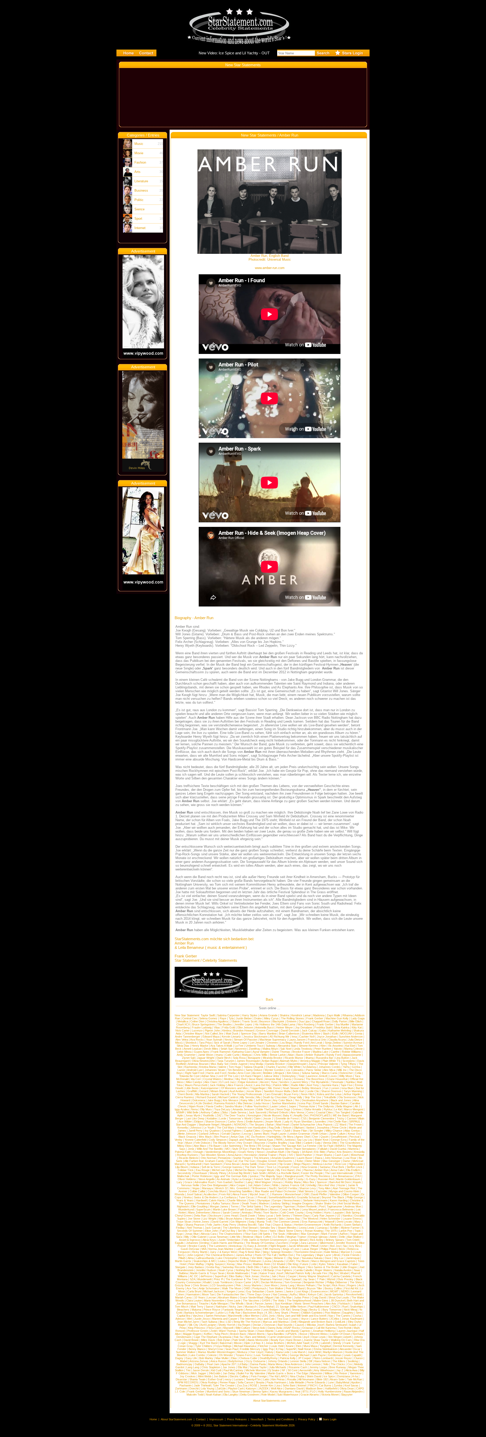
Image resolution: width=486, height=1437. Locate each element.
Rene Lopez (240, 1042)
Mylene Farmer (350, 1227)
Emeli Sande (320, 1103)
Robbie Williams (351, 1051)
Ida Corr (196, 1079)
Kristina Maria (207, 1066)
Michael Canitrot (228, 1097)
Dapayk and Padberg (242, 1139)
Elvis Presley (345, 1279)
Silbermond (326, 1242)
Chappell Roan (321, 1021)
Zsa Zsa (242, 1385)
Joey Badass (196, 1267)
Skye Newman (241, 1391)
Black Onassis (187, 1136)
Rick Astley (316, 1239)
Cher (315, 1136)
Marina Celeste (353, 1048)
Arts (137, 172)
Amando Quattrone (283, 1157)
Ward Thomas (227, 1330)
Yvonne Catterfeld (195, 1139)
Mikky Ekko (184, 1145)
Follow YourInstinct (256, 1106)
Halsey (269, 1352)
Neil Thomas (194, 1227)
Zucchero (282, 1242)
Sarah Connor (231, 1212)
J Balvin (235, 1021)
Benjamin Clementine (321, 1118)
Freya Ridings (223, 1346)
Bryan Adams (234, 1218)
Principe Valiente (328, 1063)
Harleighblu (274, 1136)
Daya (257, 1248)
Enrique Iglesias (318, 1236)
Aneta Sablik (249, 1163)
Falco (265, 1267)
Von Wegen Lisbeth (340, 1336)
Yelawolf (329, 1221)
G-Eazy (311, 1179)
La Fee (239, 1045)
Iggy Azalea (182, 1109)
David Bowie (191, 1339)
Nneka (188, 1197)
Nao (330, 1315)
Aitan (291, 1054)
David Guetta (338, 1148)
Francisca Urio (317, 1039)
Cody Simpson (218, 1139)
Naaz (357, 1270)
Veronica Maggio (310, 1060)
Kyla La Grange (242, 1179)
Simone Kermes (308, 1045)
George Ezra (339, 1139)
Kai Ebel (350, 1045)
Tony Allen (324, 1188)
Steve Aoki (258, 1327)
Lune (331, 1382)
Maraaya (207, 1188)
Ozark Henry (246, 1151)
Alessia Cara (208, 1233)
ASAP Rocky (292, 1327)
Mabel (183, 1361)
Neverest (241, 1048)
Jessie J (268, 1118)
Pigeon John (212, 1030)
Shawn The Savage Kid (286, 1145)
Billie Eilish (355, 1021)
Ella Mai (242, 1367)
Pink (238, 1285)
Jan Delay (229, 1373)
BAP (290, 1179)
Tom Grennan (292, 1282)
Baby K (287, 1115)
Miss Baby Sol (219, 1063)
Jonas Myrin (192, 1115)
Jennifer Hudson (206, 1270)
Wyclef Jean (257, 1194)
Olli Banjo (268, 1270)
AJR (256, 1282)
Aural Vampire (261, 1051)
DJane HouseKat (337, 1079)
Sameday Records (233, 1267)
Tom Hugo (235, 1066)
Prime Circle (339, 1127)
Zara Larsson (308, 1242)
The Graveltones (350, 1142)
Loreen (335, 1088)
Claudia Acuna (337, 1039)
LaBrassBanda (205, 1258)
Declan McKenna (271, 1282)
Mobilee (267, 1072)
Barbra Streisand (336, 1324)
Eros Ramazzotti (312, 1221)
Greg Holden (314, 1212)
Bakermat (226, 1342)
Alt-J (357, 1106)
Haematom (193, 1294)
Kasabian (342, 1264)
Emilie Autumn (254, 1121)
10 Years (199, 1297)
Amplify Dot (301, 1115)
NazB (272, 1188)
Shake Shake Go (325, 1203)
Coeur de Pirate (289, 1209)
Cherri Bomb (185, 1094)
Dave (328, 1258)
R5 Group (264, 1145)
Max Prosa (244, 1264)
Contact (201, 1419)
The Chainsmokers (230, 1233)
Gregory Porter (271, 1130)
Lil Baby (243, 1364)
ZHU (358, 1176)
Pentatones (203, 1203)
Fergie (294, 1242)
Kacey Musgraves (281, 1391)
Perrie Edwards (316, 1382)
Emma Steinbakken (325, 1349)
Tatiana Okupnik (254, 1066)
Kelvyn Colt (315, 1294)
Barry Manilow (268, 1033)
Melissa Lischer (322, 1163)
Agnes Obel (302, 1136)
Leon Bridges (270, 1309)
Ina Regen (244, 1324)
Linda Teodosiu (303, 1048)
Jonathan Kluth (275, 1151)
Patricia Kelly (288, 1358)
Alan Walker (354, 1236)
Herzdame (250, 1154)
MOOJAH (346, 1033)
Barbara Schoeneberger (199, 1312)
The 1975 (331, 1230)
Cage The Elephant (205, 1336)
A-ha (355, 1376)
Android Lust (194, 1069)
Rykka (328, 1109)
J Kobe (298, 1160)
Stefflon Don (285, 1254)
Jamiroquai (352, 1258)
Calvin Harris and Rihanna (227, 1242)
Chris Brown (200, 1285)
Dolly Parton (339, 1021)
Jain (273, 1276)
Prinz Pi (218, 1279)
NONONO (240, 1124)
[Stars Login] (320, 1419)
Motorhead (357, 1154)
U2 (338, 1215)
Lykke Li (221, 1312)
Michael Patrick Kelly (298, 1273)
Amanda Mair (273, 1079)
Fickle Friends (351, 1254)
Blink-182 (322, 1379)
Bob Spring (352, 1212)
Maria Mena (275, 1364)
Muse (188, 1142)
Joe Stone (194, 1218)
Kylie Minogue (219, 1303)
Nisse (263, 1230)
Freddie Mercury (250, 1349)
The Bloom (302, 1261)
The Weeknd (310, 1218)
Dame (346, 1160)
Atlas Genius (352, 1130)
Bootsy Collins (333, 1288)
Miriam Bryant (218, 1091)
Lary (179, 1182)
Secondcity (184, 1173)
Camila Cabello (303, 1270)
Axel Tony (313, 1085)
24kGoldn (214, 1373)
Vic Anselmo (335, 1045)
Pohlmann (255, 1261)
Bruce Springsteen (203, 1024)
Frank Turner (351, 1342)
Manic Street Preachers (308, 1303)
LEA (264, 1315)
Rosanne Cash (298, 1367)
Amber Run (322, 1170)
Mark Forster (329, 1233)
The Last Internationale (339, 1173)
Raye (223, 1018)
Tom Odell (352, 1239)
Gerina (356, 1066)
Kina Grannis (309, 1167)
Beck (342, 1248)
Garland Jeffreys (208, 1133)
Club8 (286, 1130)
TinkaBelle (329, 1097)
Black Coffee (263, 1236)
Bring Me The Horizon (247, 1321)
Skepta (260, 1382)
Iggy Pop (268, 1349)
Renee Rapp (227, 1382)
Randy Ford (301, 1042)
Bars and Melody (255, 1336)
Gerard (203, 1091)
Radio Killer (298, 1085)
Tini (188, 1370)
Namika (347, 1215)
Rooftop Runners (187, 1154)
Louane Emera (352, 1218)
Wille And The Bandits (210, 1148)
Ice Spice (329, 1376)
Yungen (230, 1291)
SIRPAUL (354, 1121)
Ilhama (310, 1057)
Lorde (222, 1118)
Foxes (295, 1167)
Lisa (277, 1385)
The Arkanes (261, 1157)
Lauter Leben (278, 1106)
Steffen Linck (354, 1167)
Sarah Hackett (220, 1094)
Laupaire (338, 1212)
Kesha (265, 1276)
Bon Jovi (335, 1245)
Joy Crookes (188, 1376)
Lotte (314, 1264)
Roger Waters (323, 1270)
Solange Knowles (281, 1251)
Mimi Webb (204, 1376)
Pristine (253, 1230)
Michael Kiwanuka (245, 1346)
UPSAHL (291, 1333)
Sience (139, 209)
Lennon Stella (298, 1361)
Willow (328, 1373)
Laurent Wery (299, 1082)
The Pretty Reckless (317, 1176)
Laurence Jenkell (316, 1075)
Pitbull (314, 1245)
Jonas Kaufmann (352, 1318)
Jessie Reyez (343, 1358)
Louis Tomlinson (223, 1282)
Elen (298, 1346)
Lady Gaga (357, 1018)
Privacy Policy (306, 1419)
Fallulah (323, 1148)
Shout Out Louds (338, 1297)
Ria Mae (286, 1297)
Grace (188, 1182)
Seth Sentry (283, 1215)
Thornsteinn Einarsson (308, 1251)
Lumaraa (322, 1227)
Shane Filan (300, 1130)
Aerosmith (305, 1370)
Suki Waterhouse (287, 1394)
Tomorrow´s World (240, 1118)
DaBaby (200, 1364)
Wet (189, 1318)
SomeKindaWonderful (281, 1197)
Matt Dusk (232, 1033)
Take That (264, 1224)
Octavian (307, 1327)
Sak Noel (285, 1048)
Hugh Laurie (278, 1133)
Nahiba (350, 1082)
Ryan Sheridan (303, 1121)
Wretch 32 (221, 1188)
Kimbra (226, 1030)
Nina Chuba (297, 1376)
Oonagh (198, 1151)
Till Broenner (259, 1188)
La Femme (309, 1145)
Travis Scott (249, 1021)
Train (254, 1273)
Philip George (355, 1197)
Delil (293, 1321)
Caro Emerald (273, 1094)
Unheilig (311, 1185)
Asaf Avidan (236, 1091)
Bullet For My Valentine (251, 1373)
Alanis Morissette (257, 1339)
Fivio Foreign (259, 1376)
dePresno (206, 1276)
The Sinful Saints (251, 1206)
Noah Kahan (213, 1394)
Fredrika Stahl (323, 1027)
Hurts (327, 1212)
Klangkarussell (294, 1176)
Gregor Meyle (265, 1170)
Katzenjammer (210, 1088)
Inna (294, 1036)
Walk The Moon (231, 1288)
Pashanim (185, 1385)
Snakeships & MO (204, 1261)
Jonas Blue (192, 1233)
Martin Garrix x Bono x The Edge (288, 1373)
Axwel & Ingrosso (189, 1239)
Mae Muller (222, 1358)
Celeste (212, 1355)
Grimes (297, 1109)
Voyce (305, 1318)
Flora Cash (214, 1327)
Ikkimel (301, 1385)
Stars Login (329, 1419)
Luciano (239, 1379)
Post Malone (332, 1312)
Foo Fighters (284, 1270)
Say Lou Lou (304, 1139)
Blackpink (278, 1021)
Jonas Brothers (275, 1342)
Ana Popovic (325, 1124)
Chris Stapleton (210, 1367)
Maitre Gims (320, 1300)
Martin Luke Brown (224, 1209)
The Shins (356, 1282)
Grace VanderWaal (251, 1297)
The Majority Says (271, 1176)
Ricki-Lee (340, 1163)
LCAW (290, 1261)
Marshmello (235, 1315)
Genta (358, 1033)
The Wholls (237, 1303)
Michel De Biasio (245, 1170)
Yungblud (325, 1346)
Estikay (244, 1258)
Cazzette (321, 1191)
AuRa (293, 1294)
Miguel (269, 1297)
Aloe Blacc (200, 1145)
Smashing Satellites (241, 1191)
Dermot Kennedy (343, 1346)
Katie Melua (331, 1251)
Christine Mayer (193, 1033)
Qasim (324, 1136)
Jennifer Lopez (243, 1024)
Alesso (274, 1209)
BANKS (340, 1145)
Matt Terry (197, 1306)
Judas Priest (301, 1297)
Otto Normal (208, 1157)
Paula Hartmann (276, 1382)
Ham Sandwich (213, 1163)
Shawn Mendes (287, 1227)
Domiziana (343, 1376)
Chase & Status (282, 1224)
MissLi (179, 1042)
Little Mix (235, 1236)
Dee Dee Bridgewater (214, 1185)
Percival (354, 1136)
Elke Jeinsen (245, 1027)
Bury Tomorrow (331, 1309)
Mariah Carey (183, 1297)
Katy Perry (229, 1224)
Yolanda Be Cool (189, 1075)
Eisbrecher (346, 1072)
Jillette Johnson (186, 1133)
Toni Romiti (344, 1327)
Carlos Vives (236, 1121)
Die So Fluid (325, 1145)
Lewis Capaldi (352, 1355)
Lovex (333, 1075)
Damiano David (294, 1388)
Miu (258, 1097)
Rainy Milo (246, 1100)
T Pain (321, 1279)
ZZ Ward (340, 1124)
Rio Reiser (340, 1373)
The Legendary (305, 1254)
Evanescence (319, 1291)
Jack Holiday (218, 1085)
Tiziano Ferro (243, 1355)
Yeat (297, 1391)
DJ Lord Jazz (227, 1082)
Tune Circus (246, 1197)
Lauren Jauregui (347, 1330)
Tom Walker (276, 1288)
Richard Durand (206, 1097)
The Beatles (224, 1024)
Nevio (228, 1039)
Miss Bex (308, 1182)
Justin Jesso (202, 1318)
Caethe (335, 1051)
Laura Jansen (297, 1039)
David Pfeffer (319, 1194)
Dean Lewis (318, 1336)
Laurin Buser (305, 1157)
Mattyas (247, 1054)
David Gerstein (290, 1030)
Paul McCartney (233, 1370)
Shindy (337, 1342)
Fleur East (251, 1233)
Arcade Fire (320, 1273)
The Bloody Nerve (224, 1142)
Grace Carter (243, 1282)
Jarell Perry (195, 1130)
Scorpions (348, 1060)
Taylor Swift (208, 1015)
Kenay (231, 1264)
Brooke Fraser (301, 1051)
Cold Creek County (292, 1212)
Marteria (353, 1148)
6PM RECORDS (188, 1382)
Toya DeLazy (222, 1109)
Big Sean (293, 1258)
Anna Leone (253, 1309)
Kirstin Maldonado (238, 1273)
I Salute (356, 1303)
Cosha (357, 1315)
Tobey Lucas (265, 1215)
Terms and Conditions (280, 1419)
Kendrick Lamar (301, 1015)
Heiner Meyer (284, 1027)
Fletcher (263, 1346)
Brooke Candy (197, 1245)
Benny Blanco (197, 1349)
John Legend (195, 1254)
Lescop (246, 1133)
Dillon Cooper (350, 1194)
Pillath (182, 1258)
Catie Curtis (232, 1054)
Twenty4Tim (253, 1379)
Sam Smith (259, 1173)
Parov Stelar (313, 1069)
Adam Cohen (262, 1185)
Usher (324, 1245)
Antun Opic (237, 1136)
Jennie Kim (266, 1385)
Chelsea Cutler (248, 1358)
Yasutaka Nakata (311, 1258)
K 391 (269, 1312)
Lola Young (207, 1388)
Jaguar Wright (205, 1057)
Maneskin (316, 1373)
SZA (192, 1279)
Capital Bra (183, 1315)
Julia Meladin (296, 1382)
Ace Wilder (185, 1121)
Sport (138, 218)
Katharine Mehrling (339, 1030)
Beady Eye (277, 1339)
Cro (349, 1364)
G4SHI (266, 1300)
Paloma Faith (183, 1151)
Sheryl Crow (215, 1349)
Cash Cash (342, 1154)
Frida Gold (228, 1027)
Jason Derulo (200, 1370)
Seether (239, 1182)
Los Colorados (295, 1069)
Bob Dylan (223, 1339)
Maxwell (228, 1327)
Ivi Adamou (309, 1066)
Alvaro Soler (337, 1379)
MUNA (291, 1342)
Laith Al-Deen (244, 1248)
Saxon (209, 1306)
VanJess (198, 1315)
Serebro (284, 1082)
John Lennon (313, 1364)
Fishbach (344, 1303)
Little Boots (192, 1088)
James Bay (293, 1218)
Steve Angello (206, 1179)
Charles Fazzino (276, 1066)
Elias (234, 1358)
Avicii (249, 1085)
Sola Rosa (239, 1057)
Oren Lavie (233, 1300)
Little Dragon (349, 1267)
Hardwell (201, 1200)
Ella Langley (230, 1394)
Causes (300, 1324)
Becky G (314, 1309)
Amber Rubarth (314, 1054)
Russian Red (326, 1179)
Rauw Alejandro (353, 1391)
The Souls (279, 1233)
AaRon (343, 1233)
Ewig (251, 1221)
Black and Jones (341, 1100)
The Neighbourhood (299, 1300)
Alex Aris (331, 1303)
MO (227, 1148)
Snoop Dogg (299, 1309)
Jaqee (292, 1106)
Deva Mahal (266, 1306)
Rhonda (179, 1194)
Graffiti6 (192, 1091)
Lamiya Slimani (298, 1239)
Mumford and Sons (218, 1391)
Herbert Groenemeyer (307, 1224)
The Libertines (231, 1227)
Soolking (353, 1361)
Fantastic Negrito (233, 1309)
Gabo (322, 1030)
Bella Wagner (344, 1106)
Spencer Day (249, 1033)
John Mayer (298, 1267)
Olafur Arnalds (312, 1109)
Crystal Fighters (232, 1130)
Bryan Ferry (291, 1094)
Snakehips (356, 1306)
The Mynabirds (319, 1082)
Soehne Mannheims (284, 1103)
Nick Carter (182, 1030)
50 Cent (292, 1370)
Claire (257, 1118)
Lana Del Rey (262, 1085)
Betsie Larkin (278, 1054)
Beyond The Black (333, 1197)
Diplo (247, 1342)
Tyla (231, 1018)
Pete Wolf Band (295, 1288)
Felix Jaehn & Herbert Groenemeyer (264, 1239)
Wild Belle (192, 1112)
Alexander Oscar (349, 1349)
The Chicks (338, 1364)
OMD (247, 1288)
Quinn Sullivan (279, 1267)
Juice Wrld (314, 1352)
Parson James (264, 1303)
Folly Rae (234, 1312)
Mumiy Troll (264, 1221)
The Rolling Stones (292, 1018)
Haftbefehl (331, 1388)
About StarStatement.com (176, 1419)
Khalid (207, 1282)
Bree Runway (337, 1367)
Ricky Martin (200, 1251)
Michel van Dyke (222, 1170)
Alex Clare (210, 1082)
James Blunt (261, 1133)
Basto (299, 1054)
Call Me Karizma (326, 1327)
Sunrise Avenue (352, 1042)
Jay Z (339, 1370)
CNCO (336, 1306)
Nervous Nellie (190, 1185)
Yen (297, 1100)
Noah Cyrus (225, 1270)
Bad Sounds (285, 1324)
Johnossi (195, 1127)
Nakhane (221, 1306)
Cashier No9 (307, 1036)
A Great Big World (239, 1173)
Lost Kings (302, 1291)
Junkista (289, 1139)
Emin (252, 1200)
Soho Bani (289, 1385)
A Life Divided (203, 1103)
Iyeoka (254, 1176)
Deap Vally (295, 1097)
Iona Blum (347, 1088)
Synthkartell (194, 1163)
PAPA (279, 1139)
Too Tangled (342, 1112)
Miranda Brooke (272, 1057)
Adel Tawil (303, 1342)
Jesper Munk (273, 1121)
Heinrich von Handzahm (251, 1127)
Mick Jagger (198, 1373)
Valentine (334, 1194)
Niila (221, 1218)
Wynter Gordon (274, 1069)
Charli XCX (183, 1024)
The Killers (338, 1361)
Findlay (180, 1227)
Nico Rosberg (305, 1024)
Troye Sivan (183, 1221)
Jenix (191, 1148)
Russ (282, 1276)
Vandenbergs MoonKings (220, 1151)
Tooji (301, 1075)
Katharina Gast (241, 1051)
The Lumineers (218, 1245)
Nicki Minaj (350, 1309)
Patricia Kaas (265, 1139)
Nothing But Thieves (248, 1270)
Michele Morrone (256, 1370)
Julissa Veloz (271, 1075)
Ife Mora (288, 1136)
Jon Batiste (220, 1376)
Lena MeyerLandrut (314, 1209)
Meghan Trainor (296, 1236)
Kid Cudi (216, 1370)
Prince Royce (212, 1309)
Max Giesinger (331, 1160)
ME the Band (341, 1115)
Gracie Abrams (309, 1394)
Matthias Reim (261, 1264)
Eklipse (198, 1121)
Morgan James (219, 1206)
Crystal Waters (212, 1079)
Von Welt (256, 1258)
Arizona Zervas (198, 1361)
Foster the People (312, 1173)
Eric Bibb (319, 1151)
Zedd (213, 1330)
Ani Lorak (316, 1042)
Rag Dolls (274, 1127)
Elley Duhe (354, 1321)
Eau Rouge (203, 1170)
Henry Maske (200, 1045)
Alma (191, 1258)
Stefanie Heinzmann (315, 1200)
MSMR (180, 1112)
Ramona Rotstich (224, 1103)
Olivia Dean (347, 1388)
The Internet (247, 1318)
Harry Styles (249, 1015)
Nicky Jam (235, 1306)
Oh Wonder (226, 1355)
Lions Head (231, 1215)
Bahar (270, 1124)
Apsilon (355, 1382)
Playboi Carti (236, 1388)
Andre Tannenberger (187, 1036)
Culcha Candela (341, 1276)
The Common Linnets (286, 1221)
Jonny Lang (287, 1285)
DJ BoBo (278, 1236)
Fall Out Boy (227, 1230)
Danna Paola (258, 1364)
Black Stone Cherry (290, 1230)
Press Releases (237, 1419)
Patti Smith (238, 1339)
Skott (249, 1303)
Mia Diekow (245, 1103)
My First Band (285, 1170)
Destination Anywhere (315, 1100)
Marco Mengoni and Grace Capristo (333, 1261)
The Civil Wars (225, 1127)
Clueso (358, 1358)
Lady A (288, 1121)
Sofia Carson (245, 1382)
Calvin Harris (217, 1200)
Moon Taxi (208, 1294)
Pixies (282, 1154)
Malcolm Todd (195, 1394)
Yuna (274, 1082)
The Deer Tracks (234, 1115)
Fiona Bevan (232, 1163)
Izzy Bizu (354, 1245)
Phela (257, 1212)
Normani (358, 1333)
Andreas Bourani (198, 1063)
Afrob (336, 1254)
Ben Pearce (221, 1136)
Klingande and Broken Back (315, 1321)
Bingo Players (302, 1163)
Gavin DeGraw (190, 1248)
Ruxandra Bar (324, 1057)
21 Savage (282, 1306)
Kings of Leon (291, 1248)
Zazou (287, 1079)
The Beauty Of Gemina (260, 1242)
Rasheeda (190, 1066)
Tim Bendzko (235, 1069)
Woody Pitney (218, 1173)
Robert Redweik (307, 1206)
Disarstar (181, 1379)
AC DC (194, 1276)
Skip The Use (313, 1097)
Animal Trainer (268, 1154)
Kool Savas (351, 1385)
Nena (194, 1109)
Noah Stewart (291, 1088)
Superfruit (221, 1276)
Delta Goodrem (249, 1394)
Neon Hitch (308, 1094)
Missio (238, 1342)
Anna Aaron (235, 1154)
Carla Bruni (194, 1291)
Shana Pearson (194, 1224)
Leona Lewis (306, 1227)
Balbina (183, 1273)
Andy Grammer (186, 1054)
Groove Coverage (267, 1030)
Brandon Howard (243, 1030)
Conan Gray (185, 1346)
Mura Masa (310, 1346)
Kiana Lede (283, 1352)
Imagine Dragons (302, 1203)
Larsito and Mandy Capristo (293, 1330)
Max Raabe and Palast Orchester (275, 1191)
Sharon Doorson (331, 1091)
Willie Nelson (298, 1306)
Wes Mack (205, 1136)
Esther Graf (215, 1379)
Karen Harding (339, 1200)
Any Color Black (283, 1100)
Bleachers (183, 1309)
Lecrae (211, 1297)
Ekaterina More (311, 1033)
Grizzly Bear (182, 1285)
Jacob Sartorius (333, 1294)
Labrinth (326, 1342)
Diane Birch (223, 1057)
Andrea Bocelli (247, 1224)
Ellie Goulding (199, 1206)
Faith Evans (245, 1209)
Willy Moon (345, 1075)
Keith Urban (319, 1133)
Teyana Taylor (258, 1367)
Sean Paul (231, 1349)
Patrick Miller (281, 1085)
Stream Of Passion (245, 1039)
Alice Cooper (238, 1185)
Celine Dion (197, 1021)
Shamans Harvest (271, 1279)
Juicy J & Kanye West (223, 1251)
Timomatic (337, 1082)
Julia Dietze (355, 1039)
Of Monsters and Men (234, 1088)
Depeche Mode (237, 1261)
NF (284, 1370)
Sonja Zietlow (333, 1042)
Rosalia (291, 1379)
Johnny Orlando (278, 1361)
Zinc (298, 1170)
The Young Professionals (247, 1094)
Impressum (216, 1419)
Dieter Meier (312, 1160)
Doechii (193, 1388)
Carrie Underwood (279, 1336)
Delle (342, 1236)
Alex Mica (329, 1069)
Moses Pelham (306, 1285)
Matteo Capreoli (266, 1218)
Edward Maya (210, 1036)
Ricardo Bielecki (188, 1157)
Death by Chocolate (275, 1097)
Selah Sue (226, 1048)
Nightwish (183, 1206)
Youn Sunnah (214, 1039)
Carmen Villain (355, 1118)
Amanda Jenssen (243, 1109)
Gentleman (334, 1355)
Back (269, 999)
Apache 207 (228, 1364)
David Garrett (219, 1221)
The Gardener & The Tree (242, 1279)
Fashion (140, 162)
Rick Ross (338, 1285)
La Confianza (228, 1197)
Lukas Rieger (310, 1248)
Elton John (211, 1230)
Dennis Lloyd (301, 1336)
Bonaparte (254, 1057)
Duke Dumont (267, 1163)
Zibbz (224, 1112)
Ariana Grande (268, 1015)
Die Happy (293, 1151)
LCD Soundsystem (221, 1285)
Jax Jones (228, 1367)
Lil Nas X (257, 1342)
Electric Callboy (239, 1376)
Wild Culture (242, 1327)
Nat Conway (280, 1294)
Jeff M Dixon (263, 1100)
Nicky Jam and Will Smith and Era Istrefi (301, 1315)
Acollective (210, 1194)
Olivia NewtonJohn (203, 1060)
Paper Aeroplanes (305, 1148)
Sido (281, 1218)
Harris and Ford (216, 1072)
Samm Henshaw (216, 1315)
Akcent (256, 1072)
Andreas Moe (353, 1206)
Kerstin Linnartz (231, 1036)
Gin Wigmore (238, 1221)
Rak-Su (238, 1336)
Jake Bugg (213, 1100)
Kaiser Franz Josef (271, 1273)
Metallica (182, 1021)
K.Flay (280, 1349)
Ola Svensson (347, 1097)
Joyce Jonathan (327, 1036)
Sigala (268, 1258)
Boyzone (259, 1142)
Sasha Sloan (246, 1330)
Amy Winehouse (324, 1370)
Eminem (291, 1021)
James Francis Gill (292, 1185)
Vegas (196, 1188)
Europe (276, 1200)
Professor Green (197, 1330)
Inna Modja (256, 1063)
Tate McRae (354, 1379)
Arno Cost (244, 1072)
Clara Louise (194, 1300)
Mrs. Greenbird (239, 1188)
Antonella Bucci (264, 1027)
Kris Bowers (344, 1151)
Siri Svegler (316, 1130)
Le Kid (338, 1109)
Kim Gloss (293, 1072)
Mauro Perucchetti (196, 1085)
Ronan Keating (314, 1230)
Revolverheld (354, 1294)
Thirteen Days (301, 1215)
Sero (359, 1312)
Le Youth (209, 1127)
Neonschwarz (292, 1200)
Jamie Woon (205, 1054)
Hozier (341, 1185)
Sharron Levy (307, 1188)
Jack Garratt (212, 1227)
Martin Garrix (183, 1261)
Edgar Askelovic (248, 1082)
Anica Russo (218, 1361)
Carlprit (307, 1142)
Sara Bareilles (275, 1333)
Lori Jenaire (257, 1042)
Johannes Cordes (330, 1066)
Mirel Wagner (263, 1182)
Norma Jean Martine (220, 1248)
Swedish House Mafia (277, 1091)
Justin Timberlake (229, 1239)
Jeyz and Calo (266, 1318)
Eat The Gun (247, 1160)
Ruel (345, 1306)
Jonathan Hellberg (323, 1330)
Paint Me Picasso (260, 1148)
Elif (310, 1361)
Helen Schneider (330, 1218)
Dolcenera (198, 1100)
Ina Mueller (342, 1024)
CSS (304, 1118)
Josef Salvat (194, 1194)
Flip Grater (285, 1163)
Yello (326, 1364)
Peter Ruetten (322, 1048)
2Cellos (334, 1318)
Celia (358, 1072)
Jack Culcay (309, 1030)
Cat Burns (325, 1385)
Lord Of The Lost (227, 1075)
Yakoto (338, 1048)
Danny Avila (275, 1327)
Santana (325, 1167)
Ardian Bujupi (270, 1060)
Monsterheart (293, 1194)
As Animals (223, 1179)
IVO (291, 1154)
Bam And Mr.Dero (340, 1182)
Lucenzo (197, 1030)
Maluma (196, 1309)
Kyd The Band (208, 1342)
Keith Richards (333, 1224)
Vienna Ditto (330, 1142)
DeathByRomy (269, 1358)
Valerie (222, 1066)
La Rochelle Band (288, 1173)
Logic (182, 1342)
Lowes (295, 1318)
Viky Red (240, 1079)
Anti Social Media (348, 1203)
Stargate (180, 1267)
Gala (317, 1142)
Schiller (334, 1227)
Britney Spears (335, 1239)
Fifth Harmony (271, 1248)
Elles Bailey (236, 1276)
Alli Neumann (306, 1379)
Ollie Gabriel (198, 1236)
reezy (228, 1379)
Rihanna (347, 1015)
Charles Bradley (277, 1142)
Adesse (180, 1318)
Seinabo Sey (267, 1227)
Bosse (303, 1333)
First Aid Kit (351, 1288)
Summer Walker (186, 1352)
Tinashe (204, 1303)
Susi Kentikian (283, 1303)
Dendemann (183, 1336)
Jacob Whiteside (298, 1245)
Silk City (193, 1324)
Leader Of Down (340, 1333)
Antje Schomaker (209, 1288)
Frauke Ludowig (202, 1027)
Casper (292, 1276)
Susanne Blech (282, 1148)
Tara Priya (205, 1042)
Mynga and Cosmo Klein (344, 1191)
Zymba (338, 1385)
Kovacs (278, 1182)
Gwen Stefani (352, 1224)
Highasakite (356, 1163)
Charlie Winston (236, 1200)
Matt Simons (306, 1191)
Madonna (319, 1015)
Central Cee (189, 1018)
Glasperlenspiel (296, 1063)
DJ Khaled (279, 1264)
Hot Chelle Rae (337, 1121)
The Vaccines (251, 1300)
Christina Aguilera (217, 1021)
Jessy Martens (252, 1285)
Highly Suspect (215, 1264)
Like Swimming (232, 1145)
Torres (235, 1206)
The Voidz (278, 1300)
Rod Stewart (250, 1227)
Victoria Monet (330, 1394)
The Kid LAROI (278, 1376)
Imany (219, 1054)
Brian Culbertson (289, 1033)
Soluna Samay (310, 1072)
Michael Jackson (213, 1291)
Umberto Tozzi (255, 1045)
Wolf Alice (276, 1388)
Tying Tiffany (348, 1063)
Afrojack (279, 1072)
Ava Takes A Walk (221, 1045)
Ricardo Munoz (294, 1057)
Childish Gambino (311, 1312)
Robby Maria (293, 1182)
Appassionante (352, 1054)
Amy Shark (281, 1312)
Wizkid (331, 1279)
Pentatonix (224, 1157)
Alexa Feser (239, 1194)
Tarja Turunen (225, 1060)
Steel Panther (304, 1154)
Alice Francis (236, 1085)
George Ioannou (232, 1167)
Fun (325, 1088)
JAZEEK (263, 1388)
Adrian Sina (208, 1075)
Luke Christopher (227, 1258)
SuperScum (203, 1209)
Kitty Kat (357, 1027)
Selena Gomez (208, 1018)
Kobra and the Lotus (329, 1094)
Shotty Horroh (226, 1324)
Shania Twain (197, 1379)
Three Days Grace (258, 1294)
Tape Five (346, 1085)
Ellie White (294, 1066)
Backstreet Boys (253, 1312)
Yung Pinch (221, 1333)
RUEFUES (279, 1179)
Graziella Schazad (308, 1197)
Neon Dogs (283, 1109)
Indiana (194, 1167)
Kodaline (212, 1118)
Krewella (182, 1127)
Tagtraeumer (334, 1206)
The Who (281, 1355)
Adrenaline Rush (204, 1182)
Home (153, 1419)
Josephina (323, 1127)
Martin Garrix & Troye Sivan (207, 1273)
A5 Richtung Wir (279, 1036)
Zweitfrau (254, 1048)
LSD (228, 1321)
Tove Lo (271, 1167)
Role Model (268, 1394)
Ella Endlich (353, 1170)
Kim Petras (278, 1379)
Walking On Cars (341, 1339)
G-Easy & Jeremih (255, 1245)
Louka (222, 1261)
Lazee (181, 1069)
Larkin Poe (345, 1230)
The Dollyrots (326, 1106)
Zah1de (221, 1388)
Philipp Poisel (328, 1248)
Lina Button (342, 1057)
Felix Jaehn (214, 1224)
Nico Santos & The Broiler (323, 1267)
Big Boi (333, 1273)
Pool (322, 1206)
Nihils (275, 1185)
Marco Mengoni (353, 1109)
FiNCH (312, 1385)
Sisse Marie (256, 1079)
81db (335, 1033)
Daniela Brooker (275, 1063)
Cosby (300, 1179)
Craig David (319, 1297)
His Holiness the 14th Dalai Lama (275, 1024)
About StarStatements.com (269, 1400)
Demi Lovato (344, 1221)
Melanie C (280, 1258)
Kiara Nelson (322, 1361)
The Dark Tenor (254, 1167)
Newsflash (257, 1419)
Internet (140, 228)
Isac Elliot (295, 1142)
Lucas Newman (218, 1236)
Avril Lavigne (208, 1324)
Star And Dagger (186, 1124)
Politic (139, 200)
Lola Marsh (299, 1352)
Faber (354, 1264)
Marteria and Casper (224, 1318)
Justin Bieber (244, 1018)
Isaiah (352, 1324)
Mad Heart (282, 1124)
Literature (141, 181)
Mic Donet (274, 1088)
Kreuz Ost (354, 1133)
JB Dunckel (338, 1300)
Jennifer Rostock (345, 1242)
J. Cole (180, 1391)
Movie (138, 153)
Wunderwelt (204, 1279)
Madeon (264, 1203)
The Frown (355, 1124)
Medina (228, 1079)
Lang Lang (192, 1367)
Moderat (248, 1236)
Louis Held (277, 1346)
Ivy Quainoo (212, 1130)
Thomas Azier (306, 1106)
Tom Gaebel (224, 1182)
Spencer (322, 1182)
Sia (345, 1245)
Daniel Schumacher (303, 1124)
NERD (345, 1291)
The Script (323, 1285)
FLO (313, 1391)
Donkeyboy (289, 1075)
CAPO (360, 1388)
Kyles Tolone (327, 1264)
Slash (326, 1033)
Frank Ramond (220, 1051)
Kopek (357, 1182)
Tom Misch (181, 1306)
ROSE (253, 1385)
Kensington (254, 1115)
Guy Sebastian (255, 1291)
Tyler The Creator (224, 1385)
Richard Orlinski (278, 1112)
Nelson (287, 1127)
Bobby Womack (311, 1088)
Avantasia (225, 1336)
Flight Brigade (277, 1245)
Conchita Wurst (217, 1191)
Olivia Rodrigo (208, 1382)
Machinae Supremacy (272, 1039)
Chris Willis (261, 1054)
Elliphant (299, 1127)
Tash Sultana (209, 1321)
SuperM (291, 1349)
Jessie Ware (253, 1091)
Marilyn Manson (332, 1352)
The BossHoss (315, 1079)
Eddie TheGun (265, 1109)
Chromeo (272, 1042)
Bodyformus (235, 1361)
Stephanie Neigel (208, 1124)
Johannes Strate (215, 1069)
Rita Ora (359, 1339)
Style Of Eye (240, 1148)
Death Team (249, 1203)
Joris (272, 1315)
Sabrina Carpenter (228, 1015)
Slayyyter (347, 1394)
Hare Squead (293, 1279)
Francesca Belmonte (341, 1209)
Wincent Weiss (319, 1333)
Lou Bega (286, 1042)
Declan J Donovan (264, 1324)
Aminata (247, 1212)
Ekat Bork (338, 1167)
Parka (331, 1151)
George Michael (299, 1355)
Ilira (221, 1321)
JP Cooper (304, 1358)
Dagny (179, 1358)
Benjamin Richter (313, 1282)
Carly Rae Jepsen (323, 1215)
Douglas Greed (266, 1160)
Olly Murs (206, 1109)
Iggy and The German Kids (230, 1176)
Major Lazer (324, 1254)
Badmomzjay (184, 1364)
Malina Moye (270, 1048)
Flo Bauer (215, 1145)
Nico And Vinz (326, 1185)
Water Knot (321, 1139)
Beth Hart (298, 1091)
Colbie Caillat (197, 1191)
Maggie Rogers (192, 1333)
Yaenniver (356, 1373)
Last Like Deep (195, 1118)
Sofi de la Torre (210, 1167)
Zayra (312, 1063)
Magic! (182, 1324)
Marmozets (285, 1160)
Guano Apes (201, 1051)
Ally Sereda (247, 1097)
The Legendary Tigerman (279, 1206)
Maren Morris (256, 1333)
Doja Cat (231, 1160)
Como (310, 1112)
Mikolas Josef (315, 1324)
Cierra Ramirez (184, 1097)
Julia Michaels (277, 1367)
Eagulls (179, 1242)
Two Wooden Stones (213, 1154)
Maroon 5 (346, 1251)
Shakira (284, 1015)
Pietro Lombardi (323, 1358)
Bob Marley (206, 1358)
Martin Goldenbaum (348, 1179)
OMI (306, 1194)
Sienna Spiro (260, 1391)
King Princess (196, 1327)
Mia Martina (202, 1094)
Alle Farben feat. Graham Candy (204, 1160)
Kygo (179, 1233)
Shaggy (193, 1342)
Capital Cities (252, 1130)
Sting (265, 1251)
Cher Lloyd (256, 1352)
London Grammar (299, 1133)
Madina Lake (320, 1051)
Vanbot (310, 1127)
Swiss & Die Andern (206, 1197)
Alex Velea (181, 1039)
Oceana (298, 1079)
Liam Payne (318, 1355)
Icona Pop (304, 1103)
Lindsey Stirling (280, 1203)
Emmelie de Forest (287, 1118)
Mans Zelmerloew (199, 1212)
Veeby (178, 1139)
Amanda (278, 1261)
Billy (186, 1236)
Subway (271, 1045)
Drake (258, 1018)
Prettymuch (259, 1288)
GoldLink (340, 1321)
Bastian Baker (339, 1103)
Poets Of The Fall (265, 1254)
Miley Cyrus (271, 1018)
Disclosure (214, 1215)
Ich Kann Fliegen (251, 1075)
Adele (333, 1236)
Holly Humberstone (329, 1391)
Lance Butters (319, 1318)
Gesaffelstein (339, 1136)
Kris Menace (230, 1100)
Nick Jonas (252, 1276)
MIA (203, 1248)
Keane (290, 1346)
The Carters (343, 1315)
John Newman (333, 1157)
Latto (266, 1379)
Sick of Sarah (222, 1042)
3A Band (307, 1151)
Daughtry (348, 1312)
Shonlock (191, 1042)
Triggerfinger (258, 1088)
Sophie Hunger (242, 1157)
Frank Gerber (314, 1018)
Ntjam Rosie (196, 1106)
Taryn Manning (353, 1091)
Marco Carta (329, 1072)
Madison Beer (314, 1388)
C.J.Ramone (274, 1194)
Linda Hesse (262, 1103)
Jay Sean (309, 1279)
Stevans (250, 1218)
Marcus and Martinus (276, 1321)
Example (283, 1167)
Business (141, 190)
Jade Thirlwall (202, 1385)
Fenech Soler (262, 1179)
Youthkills (208, 1115)
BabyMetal (342, 1382)
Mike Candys (194, 1082)
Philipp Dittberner (337, 1282)
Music (138, 144)
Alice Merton (251, 1315)
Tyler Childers (203, 1346)
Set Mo (242, 1230)
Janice (289, 1291)
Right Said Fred (194, 1072)
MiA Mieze (261, 1209)
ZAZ (219, 1115)
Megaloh (226, 1124)
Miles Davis (208, 1339)
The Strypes (256, 1124)
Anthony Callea (209, 1112)
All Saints (264, 1233)
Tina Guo (282, 1318)
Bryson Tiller (314, 1288)
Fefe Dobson (202, 1142)
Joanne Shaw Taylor (316, 1339)
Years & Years (185, 1200)
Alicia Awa (351, 1370)
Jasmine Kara (329, 1085)
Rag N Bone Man (249, 1251)
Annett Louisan (193, 1048)
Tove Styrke (270, 1212)
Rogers (351, 1285)
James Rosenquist (248, 1060)
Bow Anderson (293, 1364)
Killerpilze (293, 1233)
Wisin (302, 1294)
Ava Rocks (197, 1039)
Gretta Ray (213, 1267)
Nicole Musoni (272, 1115)
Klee (323, 1045)
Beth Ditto (253, 1267)
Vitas (217, 1027)
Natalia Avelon (343, 1270)
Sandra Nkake (233, 1106)
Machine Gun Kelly (337, 1018)
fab (277, 1297)
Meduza (242, 1352)
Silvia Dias (183, 1045)
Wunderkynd (186, 1209)
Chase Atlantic (265, 1330)
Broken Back (238, 1333)
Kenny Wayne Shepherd (314, 1276)
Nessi (260, 1151)
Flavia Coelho (214, 1106)
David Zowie (247, 1215)
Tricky (341, 1118)
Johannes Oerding (197, 1242)
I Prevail (261, 1197)
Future (304, 1264)
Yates (272, 1230)
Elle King (293, 1264)
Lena (241, 1291)
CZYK (314, 1342)
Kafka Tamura (221, 1203)
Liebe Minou (184, 1051)
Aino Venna (297, 1112)
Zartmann (181, 1388)
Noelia (232, 1072)
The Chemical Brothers (219, 1254)
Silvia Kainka (341, 1027)
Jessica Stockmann (255, 1036)
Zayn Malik (333, 1015)
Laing (249, 1182)
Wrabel (344, 1273)
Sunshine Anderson (351, 1036)
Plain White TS (331, 1060)
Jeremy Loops (318, 1367)
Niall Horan (304, 1349)
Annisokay (235, 1245)
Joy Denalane (303, 1027)
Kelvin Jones (201, 1221)
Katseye (251, 1388)
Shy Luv (339, 1258)
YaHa (346, 1066)
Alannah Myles (289, 1060)
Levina (267, 1261)
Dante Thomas (281, 1051)
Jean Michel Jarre (188, 1321)
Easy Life (191, 1358)
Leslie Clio (313, 1091)
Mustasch (251, 1306)
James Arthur (244, 1254)
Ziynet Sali (188, 1057)
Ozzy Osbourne (256, 1361)
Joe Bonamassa (343, 1176)
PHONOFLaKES (320, 1115)
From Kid (224, 1194)
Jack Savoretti (257, 1112)
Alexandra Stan (287, 1045)
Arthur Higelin (352, 1094)
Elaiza (318, 1157)
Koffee (208, 1333)
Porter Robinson (202, 1176)
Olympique (263, 1200)
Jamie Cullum (337, 1133)
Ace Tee (192, 1288)
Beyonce (264, 1021)
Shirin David (314, 1376)
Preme (295, 1312)
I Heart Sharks (323, 1154)
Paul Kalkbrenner (318, 1306)
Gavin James (275, 1291)
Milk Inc (342, 1069)
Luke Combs (197, 1355)
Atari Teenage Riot (344, 1188)
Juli (250, 1185)
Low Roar (350, 1157)
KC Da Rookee (256, 1136)
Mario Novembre (214, 1300)
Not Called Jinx (214, 1033)
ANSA (271, 1173)
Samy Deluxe (254, 1069)
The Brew (249, 1145)
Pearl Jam (213, 1364)
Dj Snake (273, 1370)
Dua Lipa (304, 1021)
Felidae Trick (186, 1170)
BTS (305, 1391)
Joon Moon (271, 1285)
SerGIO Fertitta (287, 1188)
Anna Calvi (337, 1170)
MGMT (334, 1291)
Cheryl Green (183, 1215)
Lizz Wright (209, 1218)
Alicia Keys (209, 1239)
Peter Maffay (196, 1264)
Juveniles (320, 1121)
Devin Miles (211, 1048)
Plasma (308, 1170)
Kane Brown (293, 1339)
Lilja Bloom (181, 1167)
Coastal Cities (324, 1112)
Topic (357, 1230)
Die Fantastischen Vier (231, 1294)
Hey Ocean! (244, 1142)
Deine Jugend (238, 1063)
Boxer (235, 1203)
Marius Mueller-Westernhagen (216, 1352)
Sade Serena (238, 1112)
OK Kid (285, 1309)
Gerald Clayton (230, 1133)
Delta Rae (200, 1215)
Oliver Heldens (187, 1179)
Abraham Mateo (227, 1297)
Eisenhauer (200, 1173)
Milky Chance (334, 1130)
